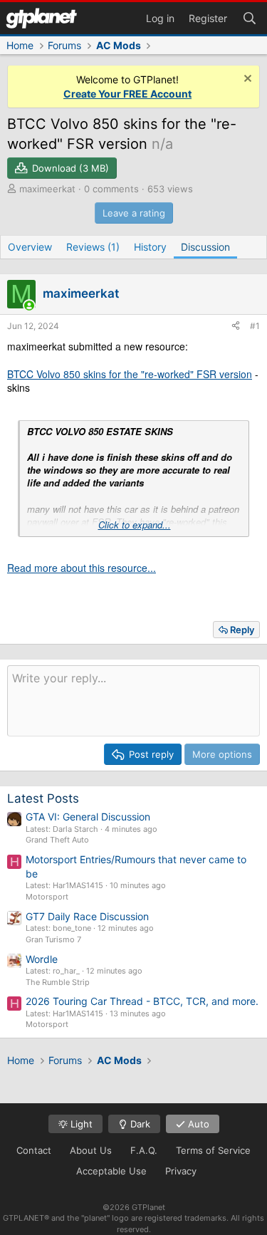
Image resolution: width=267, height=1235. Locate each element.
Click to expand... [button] (134, 525)
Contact (33, 1150)
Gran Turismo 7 (53, 939)
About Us (91, 1150)
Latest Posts (43, 798)
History (150, 247)
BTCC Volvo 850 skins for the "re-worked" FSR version (129, 374)
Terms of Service (213, 1150)
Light (80, 1124)
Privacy (181, 1171)
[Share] (235, 326)
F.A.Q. (143, 1150)
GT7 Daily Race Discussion (87, 916)
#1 (255, 326)
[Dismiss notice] (246, 80)
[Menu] (41, 18)
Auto (197, 1124)
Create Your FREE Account (127, 94)
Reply (242, 629)
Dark (138, 1124)
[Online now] (29, 305)
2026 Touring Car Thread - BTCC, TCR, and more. (142, 1001)
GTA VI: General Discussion (88, 817)
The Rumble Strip (58, 982)
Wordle (42, 959)
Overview (30, 247)
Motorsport (47, 897)
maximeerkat (47, 188)
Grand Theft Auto (57, 840)
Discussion (205, 247)
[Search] (249, 17)
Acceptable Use (111, 1171)
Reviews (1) (93, 247)
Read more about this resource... (81, 568)
